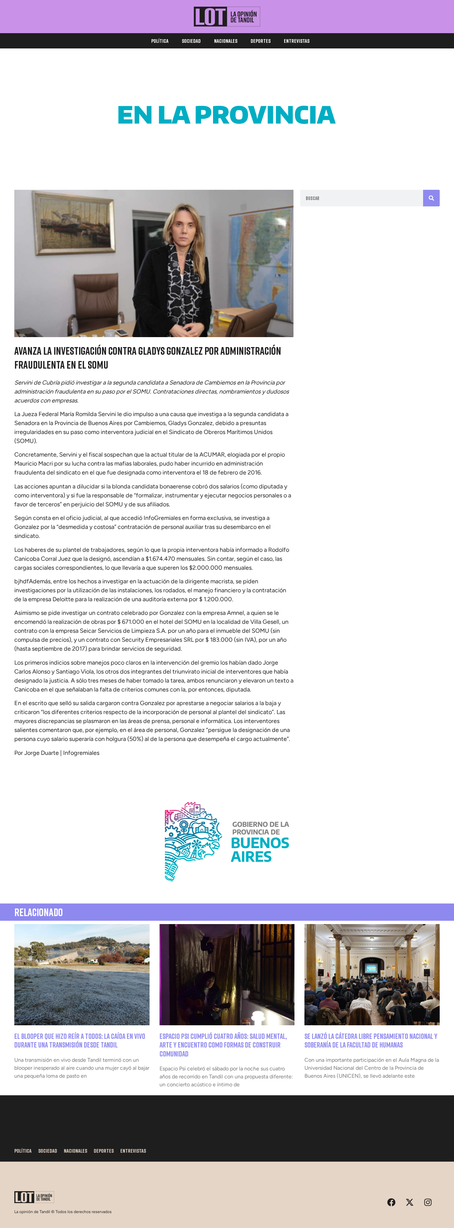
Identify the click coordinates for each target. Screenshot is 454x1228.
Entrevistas (296, 40)
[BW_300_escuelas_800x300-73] (227, 162)
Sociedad (191, 40)
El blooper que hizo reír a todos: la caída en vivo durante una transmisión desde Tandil (79, 1040)
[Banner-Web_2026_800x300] (227, 889)
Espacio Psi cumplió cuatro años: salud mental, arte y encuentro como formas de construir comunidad (223, 1045)
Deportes (261, 40)
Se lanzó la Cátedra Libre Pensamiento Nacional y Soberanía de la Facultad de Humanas (370, 1040)
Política (160, 40)
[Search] (431, 198)
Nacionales (225, 40)
